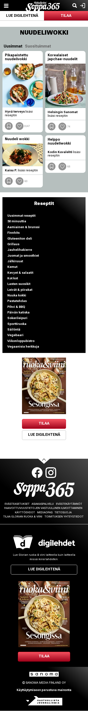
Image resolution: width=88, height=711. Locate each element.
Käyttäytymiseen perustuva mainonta (44, 690)
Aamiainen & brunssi (23, 227)
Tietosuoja (63, 512)
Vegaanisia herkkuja (23, 346)
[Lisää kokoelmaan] (9, 126)
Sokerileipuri (17, 318)
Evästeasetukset (17, 504)
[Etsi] (74, 5)
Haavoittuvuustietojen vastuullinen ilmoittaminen (43, 508)
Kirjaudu (82, 5)
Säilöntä (13, 329)
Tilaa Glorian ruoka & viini (22, 516)
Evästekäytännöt (69, 504)
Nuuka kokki (16, 295)
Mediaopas (45, 512)
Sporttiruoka (16, 324)
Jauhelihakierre (19, 250)
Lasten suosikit (18, 284)
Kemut (12, 267)
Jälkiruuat (15, 261)
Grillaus (13, 244)
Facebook (37, 472)
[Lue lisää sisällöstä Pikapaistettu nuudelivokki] (22, 85)
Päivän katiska (18, 312)
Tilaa (66, 15)
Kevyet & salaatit (20, 272)
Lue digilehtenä (22, 15)
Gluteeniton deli (19, 238)
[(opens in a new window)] (44, 386)
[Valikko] (6, 5)
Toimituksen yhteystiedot (64, 516)
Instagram (50, 472)
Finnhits (13, 232)
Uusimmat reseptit (21, 215)
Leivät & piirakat (19, 290)
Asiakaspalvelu (43, 504)
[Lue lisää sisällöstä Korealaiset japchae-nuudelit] (65, 86)
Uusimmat (13, 46)
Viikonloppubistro (20, 341)
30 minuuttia (16, 221)
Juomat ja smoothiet (23, 255)
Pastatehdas (17, 301)
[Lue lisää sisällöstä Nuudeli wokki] (22, 155)
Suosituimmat (38, 46)
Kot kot (12, 278)
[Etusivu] (43, 6)
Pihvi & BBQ (16, 307)
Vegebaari (15, 335)
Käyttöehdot (25, 512)
